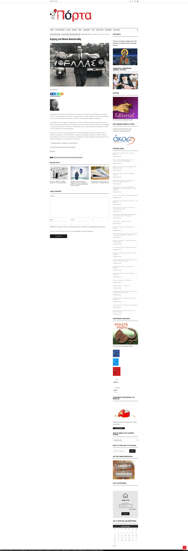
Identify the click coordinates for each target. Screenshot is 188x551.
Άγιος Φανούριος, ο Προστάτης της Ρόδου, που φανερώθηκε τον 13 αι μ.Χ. (124, 208)
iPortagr (56, 157)
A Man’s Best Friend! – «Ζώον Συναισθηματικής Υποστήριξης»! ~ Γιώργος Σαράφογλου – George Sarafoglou (124, 188)
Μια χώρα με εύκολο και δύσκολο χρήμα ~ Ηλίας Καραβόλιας (124, 299)
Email (72, 219)
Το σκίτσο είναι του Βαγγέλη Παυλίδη (123, 120)
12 (121, 535)
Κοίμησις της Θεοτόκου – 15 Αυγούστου (122, 280)
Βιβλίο (80, 30)
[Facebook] (51, 93)
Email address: (125, 503)
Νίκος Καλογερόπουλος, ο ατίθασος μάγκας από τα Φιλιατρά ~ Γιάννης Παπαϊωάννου (125, 260)
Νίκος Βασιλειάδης (86, 34)
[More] (62, 93)
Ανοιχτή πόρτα (55, 34)
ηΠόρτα (70, 157)
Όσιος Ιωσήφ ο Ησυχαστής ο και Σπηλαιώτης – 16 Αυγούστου (125, 274)
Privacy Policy (77, 231)
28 (129, 540)
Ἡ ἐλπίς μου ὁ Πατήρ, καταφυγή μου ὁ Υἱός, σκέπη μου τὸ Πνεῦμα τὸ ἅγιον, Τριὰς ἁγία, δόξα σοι (125, 43)
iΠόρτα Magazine (60, 30)
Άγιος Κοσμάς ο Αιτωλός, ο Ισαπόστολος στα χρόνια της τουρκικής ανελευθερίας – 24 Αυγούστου (125, 234)
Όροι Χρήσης (116, 30)
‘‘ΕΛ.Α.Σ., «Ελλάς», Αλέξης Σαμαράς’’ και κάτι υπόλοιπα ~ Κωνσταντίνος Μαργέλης (123, 160)
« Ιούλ (114, 545)
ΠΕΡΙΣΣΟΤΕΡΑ (119, 428)
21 (129, 537)
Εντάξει (105, 550)
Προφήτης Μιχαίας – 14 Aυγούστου (121, 285)
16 (136, 535)
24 (114, 540)
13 (125, 535)
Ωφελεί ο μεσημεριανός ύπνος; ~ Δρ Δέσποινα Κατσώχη (124, 174)
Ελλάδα (68, 30)
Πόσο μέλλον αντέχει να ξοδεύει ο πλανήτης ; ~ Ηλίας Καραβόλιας (125, 201)
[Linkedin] (54, 93)
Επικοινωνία (108, 30)
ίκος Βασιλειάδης (55, 96)
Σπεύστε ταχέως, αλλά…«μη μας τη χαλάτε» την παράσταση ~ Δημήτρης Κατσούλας (124, 181)
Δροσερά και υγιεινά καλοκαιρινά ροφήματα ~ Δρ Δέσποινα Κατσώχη (124, 167)
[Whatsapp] (59, 93)
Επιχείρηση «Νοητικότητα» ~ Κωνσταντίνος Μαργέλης (123, 267)
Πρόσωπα (74, 30)
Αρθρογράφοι (99, 30)
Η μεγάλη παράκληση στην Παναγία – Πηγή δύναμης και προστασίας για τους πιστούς (125, 292)
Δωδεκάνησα (86, 30)
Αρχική (52, 30)
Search (132, 451)
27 (125, 540)
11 (118, 535)
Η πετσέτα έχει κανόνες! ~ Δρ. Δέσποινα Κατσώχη (124, 247)
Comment (52, 196)
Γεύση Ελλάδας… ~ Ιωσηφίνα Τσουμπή (122, 221)
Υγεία (93, 30)
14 (129, 535)
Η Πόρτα (65, 157)
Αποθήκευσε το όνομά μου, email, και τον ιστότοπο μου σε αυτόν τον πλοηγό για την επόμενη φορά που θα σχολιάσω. (77, 226)
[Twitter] (56, 93)
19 (121, 537)
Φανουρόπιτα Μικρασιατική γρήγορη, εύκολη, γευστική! (123, 227)
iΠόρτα (60, 157)
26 (121, 540)
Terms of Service (87, 231)
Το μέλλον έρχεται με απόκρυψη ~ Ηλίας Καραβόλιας (125, 305)
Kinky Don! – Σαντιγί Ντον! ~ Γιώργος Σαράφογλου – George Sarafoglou (125, 241)
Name (51, 219)
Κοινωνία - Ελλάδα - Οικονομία (71, 34)
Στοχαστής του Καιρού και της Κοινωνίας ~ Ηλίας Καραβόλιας (124, 253)
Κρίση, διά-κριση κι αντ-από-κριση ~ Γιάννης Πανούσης (123, 153)
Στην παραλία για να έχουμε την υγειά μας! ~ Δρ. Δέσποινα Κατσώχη (124, 311)
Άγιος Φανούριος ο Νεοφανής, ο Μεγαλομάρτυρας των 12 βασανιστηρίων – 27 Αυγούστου (125, 215)
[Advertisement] (116, 14)
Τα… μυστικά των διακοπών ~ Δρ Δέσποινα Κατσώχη (125, 195)
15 (132, 535)
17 (114, 537)
